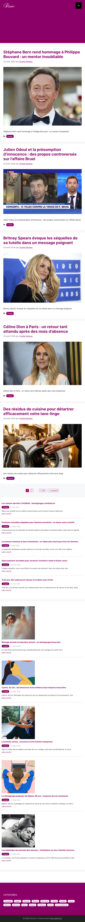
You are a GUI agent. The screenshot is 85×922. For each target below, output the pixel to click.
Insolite (62, 901)
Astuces (10, 478)
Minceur (16, 905)
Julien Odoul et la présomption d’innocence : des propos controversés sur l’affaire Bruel (40, 154)
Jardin (71, 901)
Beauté (35, 901)
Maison (7, 905)
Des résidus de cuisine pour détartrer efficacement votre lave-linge (38, 411)
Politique (42, 905)
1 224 (42, 490)
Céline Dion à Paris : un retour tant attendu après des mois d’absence (35, 329)
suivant (53, 490)
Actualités (8, 901)
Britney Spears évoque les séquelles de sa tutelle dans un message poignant (40, 240)
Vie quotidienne (61, 905)
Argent (17, 901)
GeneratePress (56, 918)
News (24, 905)
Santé (50, 905)
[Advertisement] (42, 27)
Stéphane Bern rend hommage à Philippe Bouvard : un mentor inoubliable (41, 54)
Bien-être (45, 901)
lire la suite (6, 653)
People (10, 136)
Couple (5, 507)
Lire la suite (6, 514)
